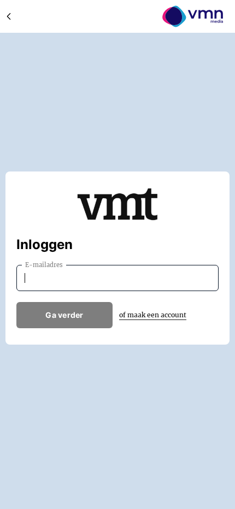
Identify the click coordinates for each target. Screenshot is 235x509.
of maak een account (152, 315)
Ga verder (64, 314)
